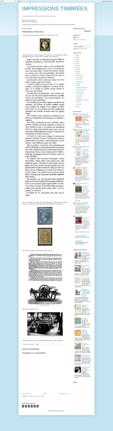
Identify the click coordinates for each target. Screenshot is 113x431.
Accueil (45, 393)
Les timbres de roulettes (81, 167)
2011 (76, 73)
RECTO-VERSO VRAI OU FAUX (86, 356)
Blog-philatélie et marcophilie (82, 129)
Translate (85, 48)
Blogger (63, 410)
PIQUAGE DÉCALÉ (80, 89)
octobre (78, 79)
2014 (76, 67)
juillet (77, 104)
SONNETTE (79, 98)
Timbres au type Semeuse (81, 114)
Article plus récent (27, 393)
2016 (76, 63)
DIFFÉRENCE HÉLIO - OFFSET (86, 253)
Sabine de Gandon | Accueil (82, 232)
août (77, 83)
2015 (76, 65)
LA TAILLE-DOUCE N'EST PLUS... (85, 345)
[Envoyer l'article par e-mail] (37, 344)
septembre (78, 81)
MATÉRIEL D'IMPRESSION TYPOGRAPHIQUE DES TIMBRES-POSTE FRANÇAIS (86, 293)
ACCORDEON (79, 96)
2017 (76, 61)
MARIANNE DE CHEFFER (82, 100)
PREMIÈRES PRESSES (81, 87)
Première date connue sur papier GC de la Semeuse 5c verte (85, 189)
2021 (76, 55)
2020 (76, 57)
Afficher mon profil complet (79, 39)
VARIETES (78, 102)
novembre (78, 77)
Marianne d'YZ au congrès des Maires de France (86, 219)
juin (77, 106)
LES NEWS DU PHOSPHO (81, 203)
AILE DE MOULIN (80, 92)
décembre (78, 75)
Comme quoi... (85, 115)
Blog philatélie (78, 216)
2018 (76, 59)
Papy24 (77, 37)
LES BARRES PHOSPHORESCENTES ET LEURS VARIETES (82, 243)
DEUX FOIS (84, 318)
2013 (76, 69)
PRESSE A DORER (84, 306)
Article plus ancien (63, 393)
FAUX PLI (78, 85)
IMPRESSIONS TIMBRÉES (54, 9)
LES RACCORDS (86, 277)
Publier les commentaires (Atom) (36, 396)
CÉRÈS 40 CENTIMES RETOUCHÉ (85, 332)
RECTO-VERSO (80, 94)
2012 (76, 71)
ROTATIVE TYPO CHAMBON (86, 368)
